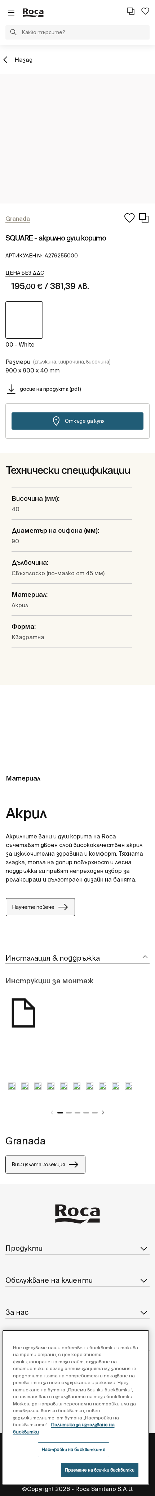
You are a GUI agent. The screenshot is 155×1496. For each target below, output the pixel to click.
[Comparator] (131, 11)
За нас (16, 1312)
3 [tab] (77, 1112)
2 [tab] (69, 1112)
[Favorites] (145, 11)
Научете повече (33, 907)
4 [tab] (86, 1112)
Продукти (24, 1248)
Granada (25, 1140)
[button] (13, 33)
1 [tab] (60, 1112)
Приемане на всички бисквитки (99, 1470)
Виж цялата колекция (38, 1164)
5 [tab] (95, 1112)
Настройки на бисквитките (73, 1449)
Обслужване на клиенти (49, 1280)
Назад (23, 59)
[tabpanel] (11, 1092)
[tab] (77, 958)
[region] (76, 1407)
